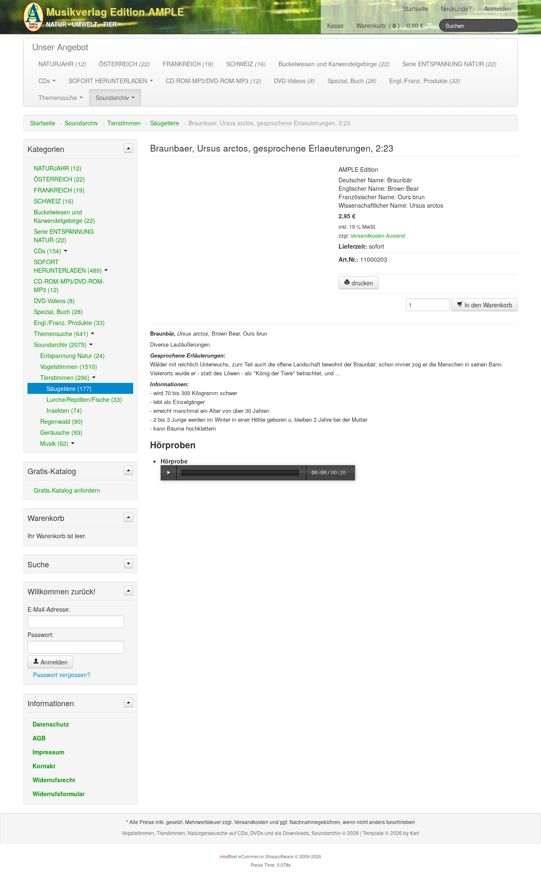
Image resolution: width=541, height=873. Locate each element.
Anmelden (497, 8)
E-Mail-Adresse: (48, 609)
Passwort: (40, 634)
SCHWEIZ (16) (54, 201)
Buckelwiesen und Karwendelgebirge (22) (64, 216)
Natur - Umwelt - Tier (81, 24)
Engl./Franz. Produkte (424, 80)
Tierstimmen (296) (65, 377)
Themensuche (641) (62, 333)
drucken (361, 283)
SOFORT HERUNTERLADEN (108, 80)
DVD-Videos (294, 80)
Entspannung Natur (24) (72, 355)
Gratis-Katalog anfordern (67, 490)
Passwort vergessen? (61, 674)
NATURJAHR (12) (58, 168)
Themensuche (58, 97)
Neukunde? (456, 8)
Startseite (415, 8)
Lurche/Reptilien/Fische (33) (84, 399)
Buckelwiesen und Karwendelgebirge (334, 64)
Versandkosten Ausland (377, 235)
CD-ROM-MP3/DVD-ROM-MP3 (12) (69, 285)
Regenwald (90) (61, 421)
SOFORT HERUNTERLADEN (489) (69, 266)
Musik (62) (55, 443)
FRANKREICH (188, 64)
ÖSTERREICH (124, 64)
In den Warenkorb (487, 305)
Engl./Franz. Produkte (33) (69, 322)
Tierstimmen (124, 123)
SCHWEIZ (246, 64)
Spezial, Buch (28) (58, 311)
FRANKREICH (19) (59, 190)
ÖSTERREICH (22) (59, 179)
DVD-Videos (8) (54, 300)
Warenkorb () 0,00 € (391, 25)
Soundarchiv (113, 97)
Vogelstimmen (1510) (68, 366)
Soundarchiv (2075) (61, 344)
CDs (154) (48, 251)
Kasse (335, 25)
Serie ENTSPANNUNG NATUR (449, 64)
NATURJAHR (62, 64)
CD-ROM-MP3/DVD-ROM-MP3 (213, 80)
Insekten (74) (64, 410)
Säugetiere (164, 123)
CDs (45, 80)
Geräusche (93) (61, 432)
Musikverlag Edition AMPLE (115, 11)
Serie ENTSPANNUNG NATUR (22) (64, 235)
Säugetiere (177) (69, 388)
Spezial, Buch (352, 80)
